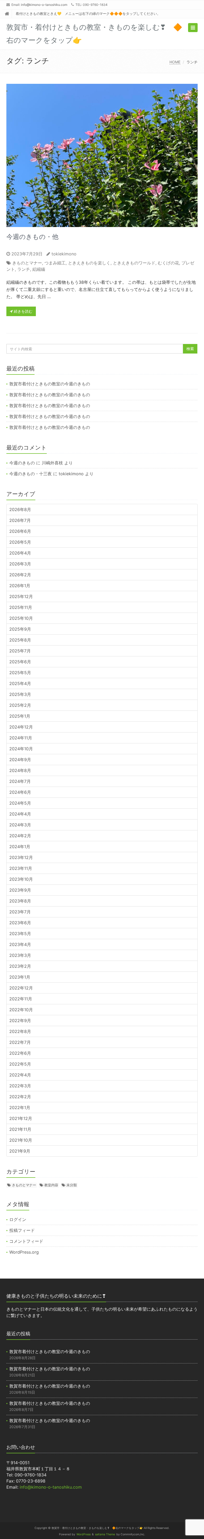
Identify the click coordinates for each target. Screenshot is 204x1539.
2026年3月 (20, 563)
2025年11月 (20, 607)
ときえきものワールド (134, 262)
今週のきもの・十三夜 (30, 473)
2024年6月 (20, 792)
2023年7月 (20, 911)
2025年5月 (20, 672)
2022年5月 (20, 1064)
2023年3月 (20, 955)
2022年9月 (20, 1020)
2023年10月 (21, 879)
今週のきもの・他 (32, 237)
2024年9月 (20, 759)
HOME (174, 62)
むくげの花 (168, 262)
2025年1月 (19, 716)
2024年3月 (20, 824)
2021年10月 (20, 1140)
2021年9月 (19, 1151)
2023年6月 (20, 922)
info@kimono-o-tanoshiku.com (44, 5)
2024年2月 (20, 835)
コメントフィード (26, 1241)
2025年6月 (20, 661)
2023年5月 (20, 933)
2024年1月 (19, 846)
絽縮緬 (38, 269)
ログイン (17, 1219)
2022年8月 (20, 1031)
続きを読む (22, 311)
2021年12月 (20, 1118)
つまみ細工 (55, 262)
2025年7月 (20, 650)
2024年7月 (20, 781)
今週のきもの (22, 462)
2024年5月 (20, 803)
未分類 (71, 1185)
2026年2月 (20, 574)
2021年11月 (20, 1129)
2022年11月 (20, 998)
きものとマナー (27, 262)
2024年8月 (20, 770)
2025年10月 (21, 618)
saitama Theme (105, 1534)
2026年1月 (19, 585)
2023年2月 (20, 966)
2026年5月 (20, 542)
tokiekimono (64, 253)
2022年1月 (19, 1107)
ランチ (23, 269)
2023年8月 (20, 901)
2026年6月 (20, 531)
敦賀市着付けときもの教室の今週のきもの (49, 383)
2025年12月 (21, 596)
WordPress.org (24, 1252)
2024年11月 (20, 737)
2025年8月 (20, 640)
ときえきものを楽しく (89, 262)
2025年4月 (20, 683)
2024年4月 (20, 814)
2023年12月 (21, 857)
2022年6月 (20, 1053)
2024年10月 (21, 748)
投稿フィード (22, 1230)
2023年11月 (20, 868)
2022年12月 (21, 988)
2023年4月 (20, 944)
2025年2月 (20, 705)
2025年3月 (20, 694)
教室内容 (51, 1185)
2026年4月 (20, 553)
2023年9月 (20, 890)
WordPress (83, 1534)
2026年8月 (20, 509)
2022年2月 (20, 1096)
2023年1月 (19, 977)
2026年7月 (20, 520)
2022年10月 (21, 1009)
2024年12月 (21, 727)
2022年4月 (20, 1075)
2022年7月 (20, 1042)
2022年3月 (20, 1085)
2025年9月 (20, 629)
